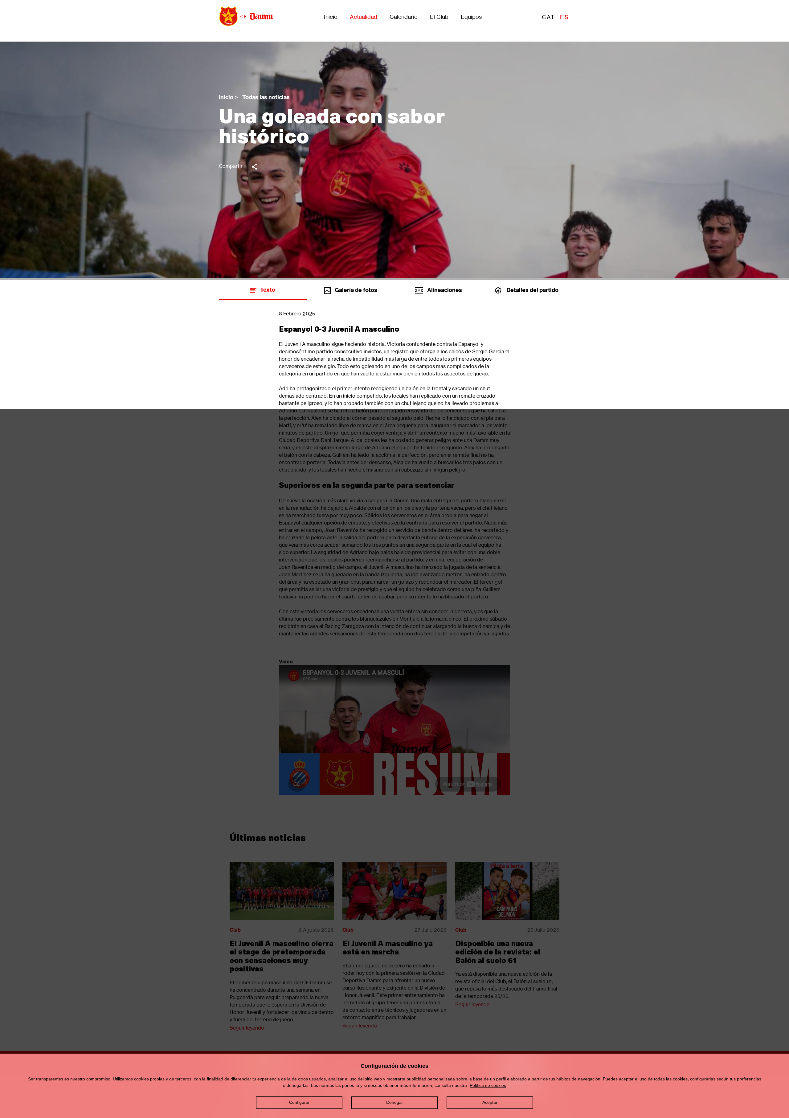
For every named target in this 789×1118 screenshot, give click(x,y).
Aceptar (489, 1102)
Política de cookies (488, 1085)
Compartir (231, 166)
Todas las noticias (266, 97)
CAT (548, 17)
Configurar (299, 1102)
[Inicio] (244, 16)
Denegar (394, 1102)
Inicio (330, 17)
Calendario (404, 17)
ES (564, 17)
